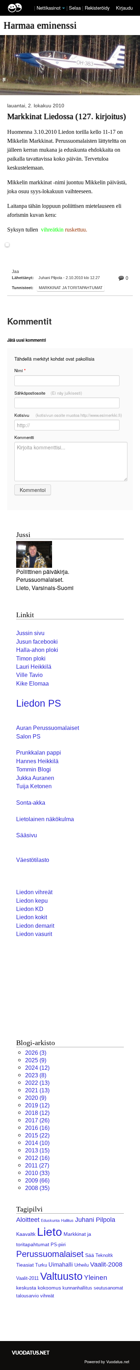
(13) (37, 1083)
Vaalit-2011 (27, 1278)
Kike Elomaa (32, 684)
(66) (37, 1181)
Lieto (49, 1231)
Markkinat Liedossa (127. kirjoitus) (66, 116)
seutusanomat (108, 1288)
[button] (63, 8)
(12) (37, 1068)
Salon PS (28, 736)
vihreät (47, 1295)
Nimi (19, 370)
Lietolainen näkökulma (45, 819)
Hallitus (67, 1220)
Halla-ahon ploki (37, 650)
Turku (41, 1265)
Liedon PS (38, 703)
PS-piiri (58, 1244)
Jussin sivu (30, 633)
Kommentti (24, 437)
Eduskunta (50, 1220)
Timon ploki (31, 658)
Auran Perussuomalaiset (47, 728)
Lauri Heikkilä (33, 667)
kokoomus (49, 1288)
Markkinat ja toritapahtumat (71, 288)
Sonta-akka (30, 803)
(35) (37, 1188)
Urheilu (81, 1265)
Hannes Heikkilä (37, 761)
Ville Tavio (29, 675)
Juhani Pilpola (95, 1219)
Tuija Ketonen (34, 786)
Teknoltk (104, 1255)
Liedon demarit (35, 926)
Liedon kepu (32, 901)
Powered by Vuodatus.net (106, 1361)
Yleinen (95, 1277)
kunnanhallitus (77, 1288)
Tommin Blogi (33, 769)
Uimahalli (60, 1265)
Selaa (75, 7)
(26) (37, 1120)
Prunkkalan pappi (38, 753)
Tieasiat (25, 1265)
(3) (35, 1053)
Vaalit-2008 (106, 1264)
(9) (35, 1060)
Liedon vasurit (34, 934)
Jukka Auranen (35, 778)
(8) (35, 1075)
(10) (37, 1143)
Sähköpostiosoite (48, 393)
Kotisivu (68, 415)
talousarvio (27, 1295)
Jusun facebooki (37, 642)
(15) (37, 1150)
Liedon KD (29, 909)
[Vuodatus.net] (31, 1352)
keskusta (26, 1288)
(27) (37, 1165)
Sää (89, 1255)
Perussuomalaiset (50, 1254)
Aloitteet (27, 1219)
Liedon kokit (31, 917)
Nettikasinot (49, 7)
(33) (37, 1173)
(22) (37, 1135)
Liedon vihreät (34, 892)
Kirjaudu (124, 7)
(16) (37, 1128)
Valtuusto (61, 1276)
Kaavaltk (26, 1234)
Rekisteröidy (97, 7)
